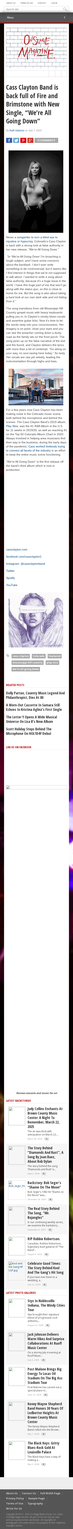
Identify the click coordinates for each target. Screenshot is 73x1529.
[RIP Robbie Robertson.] (17, 1246)
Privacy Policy (15, 1498)
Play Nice (12, 426)
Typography (35, 1503)
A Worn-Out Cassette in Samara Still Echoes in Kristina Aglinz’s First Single (34, 707)
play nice (52, 662)
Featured (55, 656)
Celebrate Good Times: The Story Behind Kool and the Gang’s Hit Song (46, 1268)
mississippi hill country (28, 662)
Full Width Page (50, 1493)
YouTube (11, 585)
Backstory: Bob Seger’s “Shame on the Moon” (44, 1184)
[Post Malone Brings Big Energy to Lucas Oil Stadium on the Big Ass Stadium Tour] (17, 1376)
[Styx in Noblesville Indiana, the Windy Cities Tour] (17, 1308)
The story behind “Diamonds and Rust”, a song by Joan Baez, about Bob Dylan (45, 1155)
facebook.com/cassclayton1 (24, 556)
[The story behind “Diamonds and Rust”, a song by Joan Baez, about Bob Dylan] (17, 1155)
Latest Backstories (18, 1101)
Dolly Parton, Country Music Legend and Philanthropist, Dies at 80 (35, 695)
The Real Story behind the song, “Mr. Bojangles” (43, 1213)
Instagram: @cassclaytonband (25, 563)
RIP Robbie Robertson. (44, 1238)
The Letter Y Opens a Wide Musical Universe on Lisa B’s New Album (31, 719)
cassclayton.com (16, 549)
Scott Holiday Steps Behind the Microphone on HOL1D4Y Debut (29, 731)
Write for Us (14, 1508)
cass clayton (21, 656)
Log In (54, 3)
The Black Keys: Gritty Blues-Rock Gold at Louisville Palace (43, 1447)
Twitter (10, 570)
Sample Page (36, 1498)
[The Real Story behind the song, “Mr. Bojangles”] (17, 1215)
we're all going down (26, 669)
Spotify (10, 578)
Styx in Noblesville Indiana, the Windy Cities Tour (46, 1305)
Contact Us (29, 1493)
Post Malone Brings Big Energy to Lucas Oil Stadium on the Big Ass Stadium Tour (45, 1376)
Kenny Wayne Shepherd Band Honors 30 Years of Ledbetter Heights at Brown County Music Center (45, 1413)
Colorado (39, 656)
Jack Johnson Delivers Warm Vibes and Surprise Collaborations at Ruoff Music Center (46, 1341)
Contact (42, 3)
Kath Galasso (17, 130)
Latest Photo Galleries (21, 1293)
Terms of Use (26, 3)
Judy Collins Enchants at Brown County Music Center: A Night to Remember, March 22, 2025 (45, 1117)
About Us (10, 3)
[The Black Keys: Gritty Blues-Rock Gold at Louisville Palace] (17, 1450)
